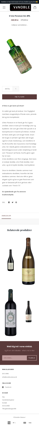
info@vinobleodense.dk (9, 377)
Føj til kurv (19, 97)
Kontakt (4, 403)
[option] (19, 55)
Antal (7, 89)
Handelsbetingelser (8, 400)
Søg (3, 397)
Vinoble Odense (20, 417)
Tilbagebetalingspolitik (9, 409)
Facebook (8, 387)
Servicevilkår (6, 406)
